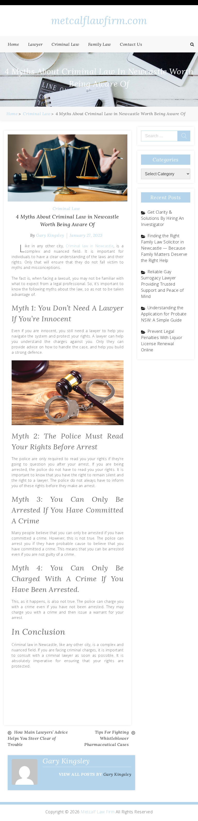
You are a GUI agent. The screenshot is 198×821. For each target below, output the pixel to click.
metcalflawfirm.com (99, 20)
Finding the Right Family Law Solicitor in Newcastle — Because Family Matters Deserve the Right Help (164, 248)
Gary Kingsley (50, 235)
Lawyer (35, 44)
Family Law (99, 44)
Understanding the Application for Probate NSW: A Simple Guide (164, 314)
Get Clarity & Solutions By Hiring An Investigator (162, 218)
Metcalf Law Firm (97, 812)
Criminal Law (65, 44)
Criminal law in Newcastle (89, 245)
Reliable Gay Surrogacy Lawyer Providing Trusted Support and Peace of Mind (162, 284)
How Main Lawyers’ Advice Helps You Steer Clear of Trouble (38, 738)
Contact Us (131, 44)
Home (13, 44)
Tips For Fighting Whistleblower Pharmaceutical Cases (106, 738)
